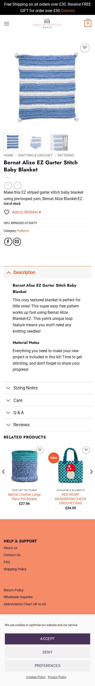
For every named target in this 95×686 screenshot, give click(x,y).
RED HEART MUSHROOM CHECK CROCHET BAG (70, 499)
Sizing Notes (25, 387)
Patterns (65, 155)
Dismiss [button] (68, 10)
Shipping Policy (15, 569)
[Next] (83, 86)
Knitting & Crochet (35, 155)
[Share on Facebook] (8, 242)
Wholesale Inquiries (18, 597)
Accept (47, 639)
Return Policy (14, 590)
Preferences (47, 666)
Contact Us (12, 555)
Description (24, 272)
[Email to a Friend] (17, 242)
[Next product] (8, 185)
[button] (7, 24)
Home (8, 155)
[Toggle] (8, 272)
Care (18, 400)
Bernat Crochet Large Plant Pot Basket (24, 497)
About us (10, 548)
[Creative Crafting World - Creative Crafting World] (47, 23)
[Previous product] (17, 185)
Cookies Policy (36, 677)
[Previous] (11, 86)
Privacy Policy (57, 677)
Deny (48, 652)
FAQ (7, 562)
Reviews (21, 424)
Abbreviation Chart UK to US (25, 604)
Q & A (18, 412)
